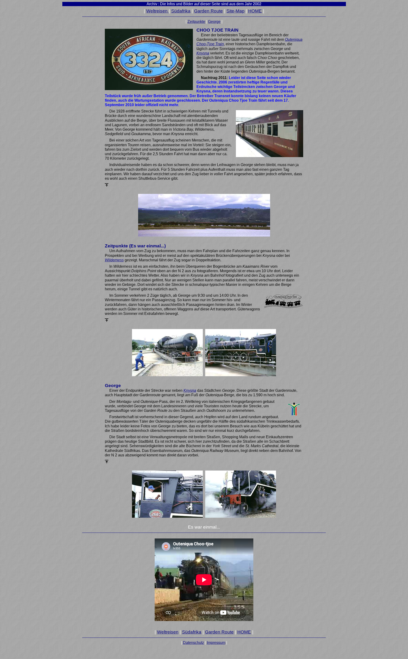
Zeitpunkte (196, 22)
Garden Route (208, 10)
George (214, 22)
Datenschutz (193, 643)
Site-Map (235, 10)
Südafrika (181, 10)
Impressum (216, 643)
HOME (255, 10)
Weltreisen (157, 10)
